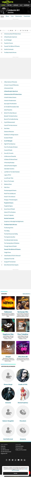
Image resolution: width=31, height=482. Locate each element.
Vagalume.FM (26, 293)
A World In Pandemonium (10, 100)
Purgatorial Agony (8, 206)
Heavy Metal (10, 12)
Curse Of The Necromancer (10, 125)
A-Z (21, 5)
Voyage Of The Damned (9, 261)
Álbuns (7, 16)
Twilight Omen (7, 252)
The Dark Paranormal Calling (11, 234)
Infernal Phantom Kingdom (10, 165)
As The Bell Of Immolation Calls (11, 106)
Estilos (16, 5)
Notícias (26, 5)
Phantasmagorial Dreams (10, 190)
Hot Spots (3, 448)
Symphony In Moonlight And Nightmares (13, 221)
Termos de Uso (19, 448)
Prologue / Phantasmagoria (10, 199)
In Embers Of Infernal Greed (10, 159)
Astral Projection (8, 110)
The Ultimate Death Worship (11, 240)
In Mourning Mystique (9, 162)
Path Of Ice (6, 187)
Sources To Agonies (9, 215)
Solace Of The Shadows (10, 212)
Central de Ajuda (19, 446)
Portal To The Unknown (9, 196)
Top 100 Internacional (6, 451)
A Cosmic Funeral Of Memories (11, 85)
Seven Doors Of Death (9, 209)
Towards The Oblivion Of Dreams (12, 46)
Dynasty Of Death (8, 137)
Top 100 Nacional (5, 450)
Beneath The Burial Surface (10, 116)
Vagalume (7, 1)
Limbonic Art (13, 10)
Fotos (12, 16)
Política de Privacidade (20, 450)
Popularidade (27, 16)
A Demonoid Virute (8, 88)
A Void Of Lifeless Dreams (10, 97)
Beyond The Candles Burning (11, 119)
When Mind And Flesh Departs (11, 265)
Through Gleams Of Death (10, 246)
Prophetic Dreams (8, 43)
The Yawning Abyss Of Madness (11, 243)
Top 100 (9, 5)
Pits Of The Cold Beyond (10, 193)
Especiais (3, 446)
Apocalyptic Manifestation (10, 103)
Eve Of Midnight (8, 40)
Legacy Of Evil (7, 175)
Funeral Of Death (8, 150)
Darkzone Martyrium (9, 131)
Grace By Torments (8, 153)
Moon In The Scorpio (9, 181)
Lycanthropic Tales (8, 178)
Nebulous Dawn (8, 184)
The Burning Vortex (8, 227)
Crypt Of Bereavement (9, 122)
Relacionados (18, 16)
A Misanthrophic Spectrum (10, 37)
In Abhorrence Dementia (10, 156)
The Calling (6, 230)
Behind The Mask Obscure (10, 113)
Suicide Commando (8, 49)
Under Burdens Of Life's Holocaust (12, 255)
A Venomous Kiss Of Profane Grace (12, 34)
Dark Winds (6, 128)
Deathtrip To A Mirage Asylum (11, 134)
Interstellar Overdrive (9, 168)
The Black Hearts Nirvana (10, 52)
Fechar (15, 473)
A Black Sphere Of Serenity (10, 82)
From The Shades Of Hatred (10, 147)
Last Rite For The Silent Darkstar (12, 172)
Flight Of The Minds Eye (9, 144)
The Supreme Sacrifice (9, 237)
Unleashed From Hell (9, 258)
